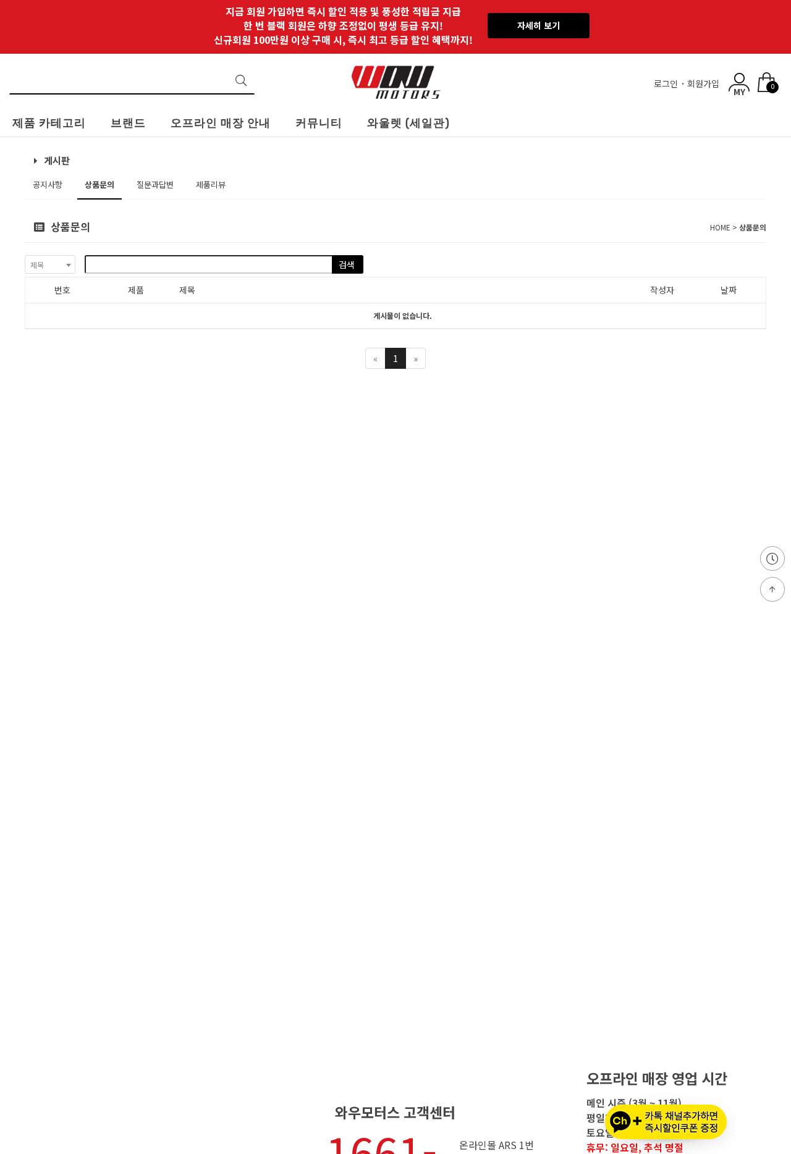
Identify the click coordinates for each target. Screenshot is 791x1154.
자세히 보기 (538, 25)
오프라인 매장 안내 (221, 123)
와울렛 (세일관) (408, 123)
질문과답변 (155, 184)
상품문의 (99, 184)
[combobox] (50, 264)
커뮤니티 (318, 123)
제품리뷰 (211, 184)
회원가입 (704, 83)
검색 (347, 264)
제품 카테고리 (49, 123)
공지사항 (47, 184)
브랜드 (128, 123)
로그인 (667, 83)
